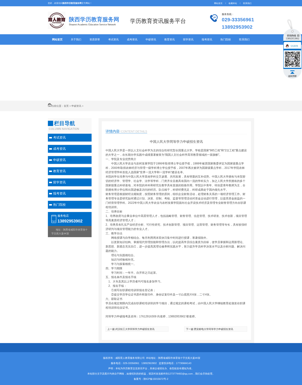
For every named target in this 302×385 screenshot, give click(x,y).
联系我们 (247, 3)
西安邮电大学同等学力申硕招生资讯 (213, 329)
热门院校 (225, 39)
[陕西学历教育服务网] (56, 27)
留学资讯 (188, 39)
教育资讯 (169, 39)
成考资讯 (132, 39)
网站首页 (218, 3)
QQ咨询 (294, 46)
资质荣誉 (94, 39)
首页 (66, 106)
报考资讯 (207, 39)
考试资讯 (113, 39)
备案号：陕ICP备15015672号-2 (151, 378)
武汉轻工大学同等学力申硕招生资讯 (134, 329)
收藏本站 (233, 3)
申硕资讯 (151, 39)
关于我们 (76, 39)
